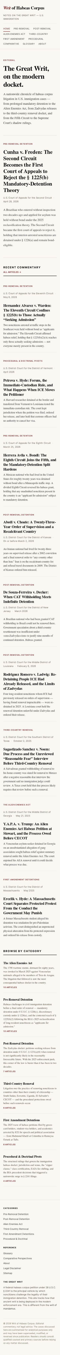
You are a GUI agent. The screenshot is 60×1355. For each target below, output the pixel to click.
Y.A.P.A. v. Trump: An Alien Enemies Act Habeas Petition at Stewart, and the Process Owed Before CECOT (27, 831)
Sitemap (7, 1273)
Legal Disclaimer (12, 1268)
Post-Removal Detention (18, 515)
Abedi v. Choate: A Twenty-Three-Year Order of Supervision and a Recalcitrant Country (29, 526)
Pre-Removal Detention (17, 144)
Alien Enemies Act (14, 34)
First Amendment (14, 39)
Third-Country (38, 34)
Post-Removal (42, 28)
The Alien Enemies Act (16, 805)
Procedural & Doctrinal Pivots (22, 361)
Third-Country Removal (18, 730)
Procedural (36, 39)
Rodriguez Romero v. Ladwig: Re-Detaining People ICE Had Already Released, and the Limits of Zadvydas (29, 681)
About (42, 44)
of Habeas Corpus (23, 7)
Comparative (11, 44)
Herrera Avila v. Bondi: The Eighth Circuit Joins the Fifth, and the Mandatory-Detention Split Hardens (29, 462)
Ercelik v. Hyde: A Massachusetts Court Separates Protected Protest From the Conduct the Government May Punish (29, 906)
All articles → (12, 272)
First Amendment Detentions (21, 879)
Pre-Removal (22, 28)
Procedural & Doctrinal (15, 1238)
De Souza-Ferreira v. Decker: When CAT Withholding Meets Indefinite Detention (27, 596)
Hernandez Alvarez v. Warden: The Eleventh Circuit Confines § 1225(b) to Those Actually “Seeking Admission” (27, 312)
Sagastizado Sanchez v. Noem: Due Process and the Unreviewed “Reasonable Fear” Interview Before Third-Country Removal (28, 756)
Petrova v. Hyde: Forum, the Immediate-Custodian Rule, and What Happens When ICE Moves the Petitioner (29, 387)
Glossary (29, 44)
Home (6, 28)
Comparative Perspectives (17, 1258)
